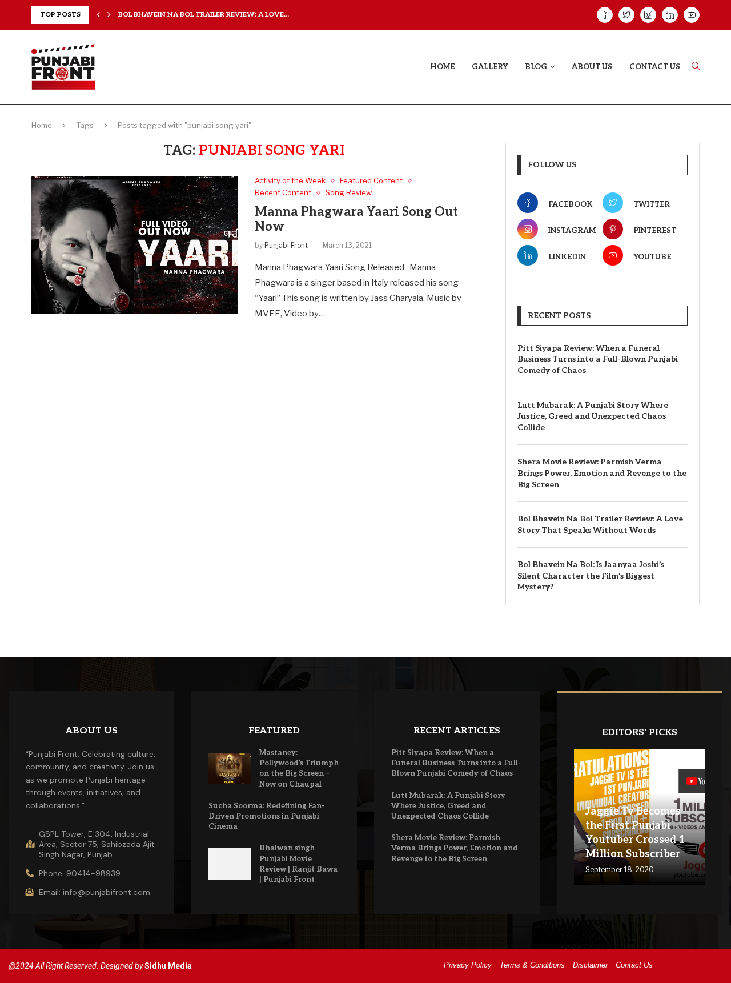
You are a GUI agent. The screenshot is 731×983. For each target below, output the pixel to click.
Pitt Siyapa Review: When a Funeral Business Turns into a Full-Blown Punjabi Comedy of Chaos (597, 359)
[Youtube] (692, 15)
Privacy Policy (468, 965)
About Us (592, 66)
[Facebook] (605, 15)
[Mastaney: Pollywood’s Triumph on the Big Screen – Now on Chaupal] (229, 768)
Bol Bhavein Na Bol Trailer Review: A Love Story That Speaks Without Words (600, 524)
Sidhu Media (168, 965)
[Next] (109, 15)
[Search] (696, 66)
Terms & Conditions (532, 965)
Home (442, 66)
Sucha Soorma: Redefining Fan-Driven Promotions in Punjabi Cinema (266, 816)
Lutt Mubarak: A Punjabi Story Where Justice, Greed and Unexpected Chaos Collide (592, 416)
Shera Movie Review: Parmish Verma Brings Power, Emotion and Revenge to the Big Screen (601, 473)
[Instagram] (648, 15)
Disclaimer (590, 965)
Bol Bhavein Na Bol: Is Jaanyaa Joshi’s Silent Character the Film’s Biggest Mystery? (590, 576)
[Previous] (98, 15)
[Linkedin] (670, 15)
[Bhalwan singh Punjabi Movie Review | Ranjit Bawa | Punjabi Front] (229, 864)
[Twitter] (626, 15)
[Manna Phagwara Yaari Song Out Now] (134, 245)
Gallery (490, 66)
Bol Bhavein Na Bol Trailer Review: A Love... (203, 14)
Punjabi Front (286, 245)
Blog (536, 66)
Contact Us (654, 66)
